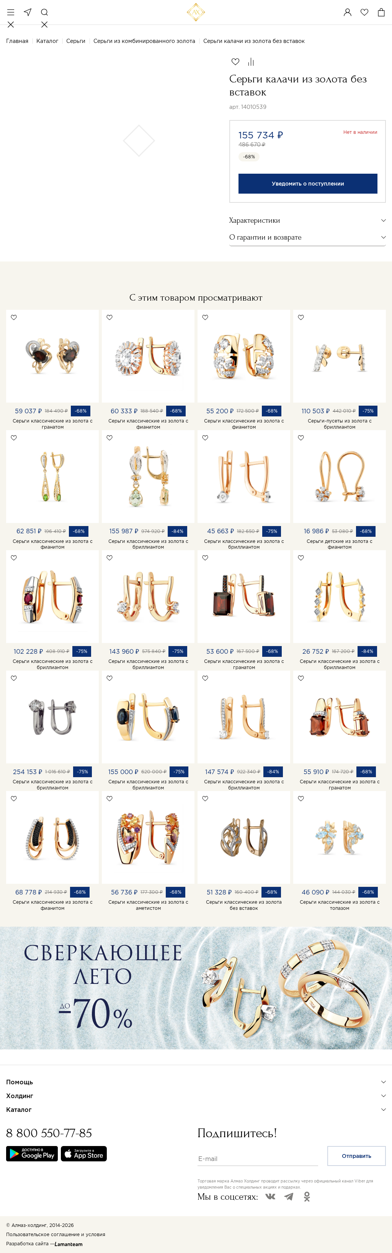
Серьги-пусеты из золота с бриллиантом (340, 423)
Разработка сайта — (30, 1243)
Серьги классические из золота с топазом (340, 905)
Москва (27, 12)
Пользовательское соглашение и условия (55, 1234)
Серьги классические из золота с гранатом (53, 423)
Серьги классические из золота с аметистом (148, 905)
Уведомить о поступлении (308, 184)
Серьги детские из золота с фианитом (339, 544)
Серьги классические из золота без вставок (244, 905)
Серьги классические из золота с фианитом (148, 423)
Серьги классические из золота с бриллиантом (148, 544)
